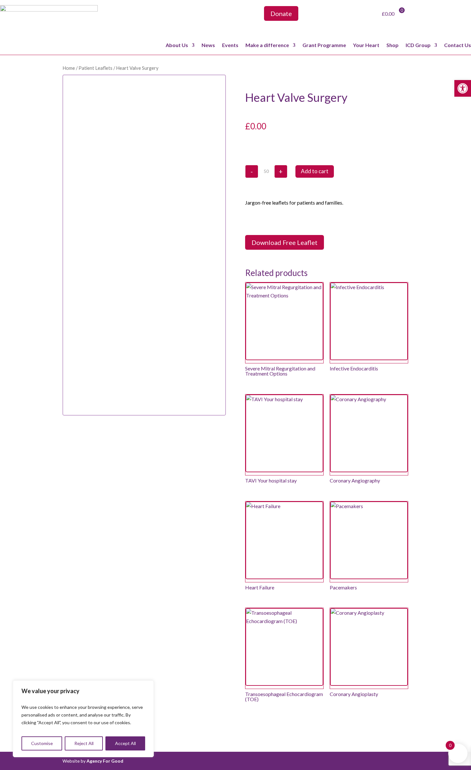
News (208, 45)
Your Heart (366, 45)
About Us (177, 45)
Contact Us (457, 45)
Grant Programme (324, 45)
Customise (42, 743)
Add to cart (314, 171)
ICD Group (418, 45)
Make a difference (267, 45)
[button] (462, 88)
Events (230, 45)
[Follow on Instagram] (340, 15)
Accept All (125, 743)
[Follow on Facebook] (325, 15)
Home (68, 68)
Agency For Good (105, 761)
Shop (392, 45)
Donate (281, 13)
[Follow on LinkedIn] (355, 15)
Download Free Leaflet (285, 242)
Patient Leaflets (95, 68)
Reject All (84, 743)
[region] (83, 718)
